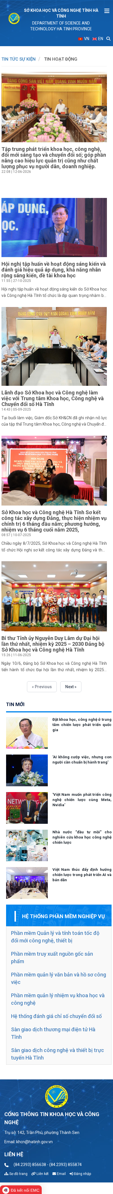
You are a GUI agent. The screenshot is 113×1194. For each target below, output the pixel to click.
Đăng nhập (82, 1174)
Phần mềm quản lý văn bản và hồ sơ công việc (58, 978)
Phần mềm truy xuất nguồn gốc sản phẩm (52, 957)
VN (86, 38)
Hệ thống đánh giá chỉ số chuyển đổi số (56, 1016)
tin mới (15, 704)
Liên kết (42, 1174)
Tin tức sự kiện (18, 59)
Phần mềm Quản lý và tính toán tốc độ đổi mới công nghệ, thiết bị (55, 937)
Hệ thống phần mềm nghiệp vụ (63, 916)
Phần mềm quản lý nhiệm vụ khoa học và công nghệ (58, 999)
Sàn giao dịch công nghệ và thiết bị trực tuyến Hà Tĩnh (57, 1054)
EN (100, 38)
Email (61, 1174)
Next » (70, 686)
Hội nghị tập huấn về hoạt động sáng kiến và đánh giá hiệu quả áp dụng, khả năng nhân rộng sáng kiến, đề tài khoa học (53, 269)
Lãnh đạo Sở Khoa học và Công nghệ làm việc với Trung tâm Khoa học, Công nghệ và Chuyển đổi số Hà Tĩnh (52, 398)
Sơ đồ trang (18, 1174)
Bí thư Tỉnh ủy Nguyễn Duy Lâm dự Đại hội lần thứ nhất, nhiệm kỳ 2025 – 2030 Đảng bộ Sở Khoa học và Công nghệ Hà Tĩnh (52, 644)
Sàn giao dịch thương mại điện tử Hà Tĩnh (53, 1033)
